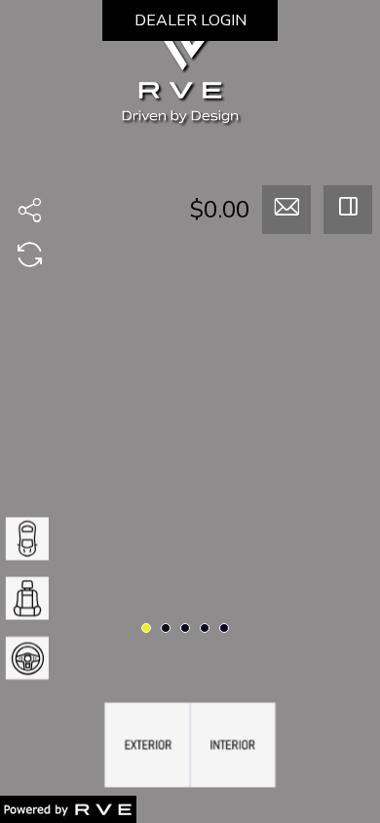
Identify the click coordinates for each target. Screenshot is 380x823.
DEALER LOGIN (190, 20)
